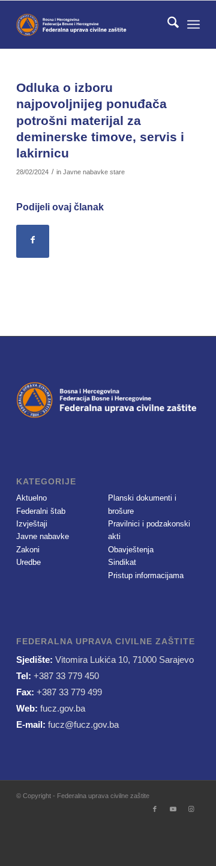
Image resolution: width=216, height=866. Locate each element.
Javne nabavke (42, 536)
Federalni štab (40, 511)
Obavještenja (131, 549)
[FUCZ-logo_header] (89, 25)
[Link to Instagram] (191, 809)
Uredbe (28, 562)
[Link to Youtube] (173, 809)
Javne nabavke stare (94, 171)
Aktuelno (31, 497)
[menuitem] (167, 25)
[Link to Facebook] (155, 809)
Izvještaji (31, 523)
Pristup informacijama (146, 575)
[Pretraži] (167, 25)
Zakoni (28, 549)
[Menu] (193, 24)
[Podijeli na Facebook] (32, 241)
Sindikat (122, 562)
